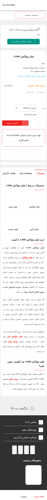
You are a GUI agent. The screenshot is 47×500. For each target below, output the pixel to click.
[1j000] (23, 32)
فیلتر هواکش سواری (30, 68)
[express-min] (38, 153)
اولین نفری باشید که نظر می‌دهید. (31, 76)
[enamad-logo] (33, 467)
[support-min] (23, 153)
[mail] (14, 450)
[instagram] (32, 450)
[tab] (40, 173)
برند (43, 108)
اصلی (43, 63)
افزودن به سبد (12, 123)
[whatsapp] (26, 450)
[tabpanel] (23, 286)
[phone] (20, 450)
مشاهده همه (8, 86)
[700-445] (23, 2)
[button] (23, 422)
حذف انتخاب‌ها (30, 115)
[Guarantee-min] (9, 153)
